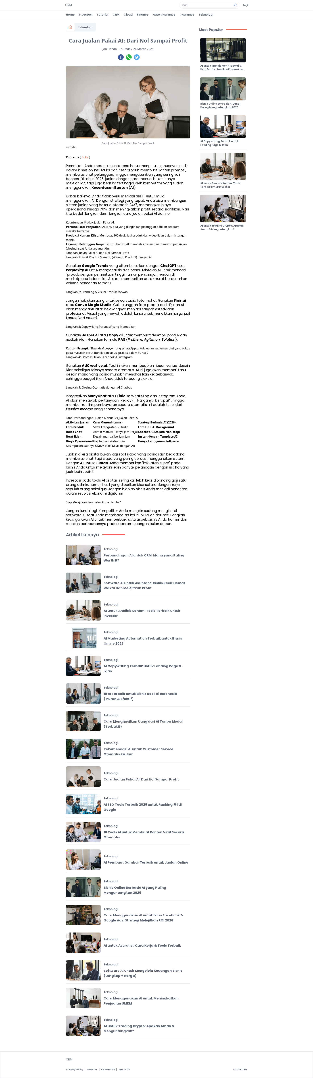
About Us (124, 1069)
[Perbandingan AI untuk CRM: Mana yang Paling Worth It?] (83, 555)
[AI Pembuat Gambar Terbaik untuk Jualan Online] (83, 859)
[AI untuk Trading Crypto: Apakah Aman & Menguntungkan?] (83, 1026)
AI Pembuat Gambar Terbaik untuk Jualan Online (146, 862)
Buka (85, 157)
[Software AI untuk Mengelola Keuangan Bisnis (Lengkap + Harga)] (83, 970)
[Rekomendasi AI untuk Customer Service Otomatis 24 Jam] (83, 749)
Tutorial (102, 14)
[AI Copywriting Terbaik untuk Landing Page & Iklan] (83, 666)
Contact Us (108, 1069)
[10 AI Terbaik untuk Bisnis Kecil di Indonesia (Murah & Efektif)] (83, 693)
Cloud (128, 14)
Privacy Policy (74, 1069)
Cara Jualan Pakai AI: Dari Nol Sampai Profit (141, 779)
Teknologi (206, 14)
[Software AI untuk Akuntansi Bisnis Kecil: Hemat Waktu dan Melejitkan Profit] (83, 583)
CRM (116, 14)
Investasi (85, 14)
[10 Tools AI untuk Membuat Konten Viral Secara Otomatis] (83, 832)
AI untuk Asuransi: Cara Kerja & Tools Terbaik (142, 945)
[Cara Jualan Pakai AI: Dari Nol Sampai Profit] (83, 776)
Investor (92, 1069)
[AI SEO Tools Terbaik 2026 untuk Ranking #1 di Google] (83, 804)
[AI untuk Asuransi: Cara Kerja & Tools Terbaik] (83, 943)
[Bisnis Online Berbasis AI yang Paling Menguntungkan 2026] (83, 887)
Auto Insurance (164, 14)
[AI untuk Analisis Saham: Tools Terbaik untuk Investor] (83, 610)
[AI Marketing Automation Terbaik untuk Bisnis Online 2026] (83, 638)
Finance (143, 14)
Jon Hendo (110, 49)
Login (246, 5)
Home (70, 14)
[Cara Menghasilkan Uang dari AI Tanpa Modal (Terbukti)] (83, 721)
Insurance (187, 14)
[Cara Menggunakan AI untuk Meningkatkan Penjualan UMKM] (83, 998)
